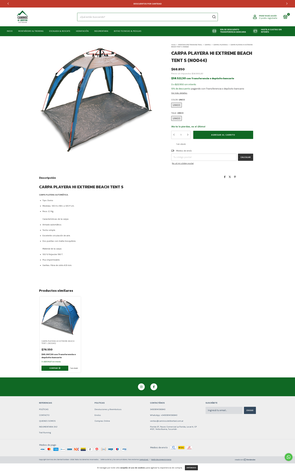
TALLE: (177, 113)
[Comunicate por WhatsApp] (288, 457)
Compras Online (102, 421)
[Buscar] (214, 17)
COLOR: (178, 99)
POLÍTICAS (43, 409)
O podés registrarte (268, 18)
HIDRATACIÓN (82, 31)
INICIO (10, 31)
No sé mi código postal (183, 163)
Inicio (173, 45)
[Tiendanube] (245, 460)
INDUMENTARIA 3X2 (48, 427)
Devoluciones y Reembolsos (108, 409)
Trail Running (45, 432)
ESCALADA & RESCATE (59, 31)
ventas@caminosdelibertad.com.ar (166, 421)
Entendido (191, 468)
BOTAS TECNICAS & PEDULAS (127, 31)
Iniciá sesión (271, 16)
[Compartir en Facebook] (225, 177)
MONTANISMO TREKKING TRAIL (190, 45)
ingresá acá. (144, 460)
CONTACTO (44, 415)
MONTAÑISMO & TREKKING (31, 31)
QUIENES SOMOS (47, 421)
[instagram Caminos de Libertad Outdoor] (141, 386)
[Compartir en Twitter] (230, 177)
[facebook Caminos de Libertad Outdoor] (153, 386)
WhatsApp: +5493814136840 (163, 415)
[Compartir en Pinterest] (235, 177)
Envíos (98, 415)
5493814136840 (157, 409)
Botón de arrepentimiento (161, 460)
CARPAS (208, 45)
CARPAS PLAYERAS (220, 45)
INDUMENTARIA (101, 31)
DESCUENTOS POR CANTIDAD (148, 4)
